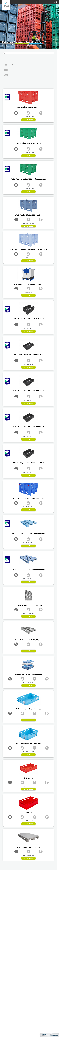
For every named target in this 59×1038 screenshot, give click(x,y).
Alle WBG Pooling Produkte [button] (11, 57)
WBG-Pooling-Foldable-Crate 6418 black (28, 427)
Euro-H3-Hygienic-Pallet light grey (28, 605)
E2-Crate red (28, 813)
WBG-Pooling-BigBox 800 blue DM (28, 215)
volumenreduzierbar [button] (11, 80)
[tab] (27, 46)
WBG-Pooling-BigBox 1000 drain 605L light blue (28, 250)
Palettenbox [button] (11, 64)
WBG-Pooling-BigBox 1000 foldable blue (28, 499)
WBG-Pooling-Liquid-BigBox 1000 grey (28, 284)
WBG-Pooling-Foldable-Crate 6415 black (28, 391)
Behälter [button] (10, 69)
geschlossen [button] (6, 85)
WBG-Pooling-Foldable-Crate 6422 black (28, 463)
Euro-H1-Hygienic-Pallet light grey (28, 640)
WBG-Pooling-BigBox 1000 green (28, 143)
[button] (53, 2)
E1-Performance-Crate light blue (28, 709)
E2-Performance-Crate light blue (28, 743)
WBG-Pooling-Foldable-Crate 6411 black (28, 355)
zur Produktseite (28, 119)
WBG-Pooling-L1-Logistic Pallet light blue (28, 569)
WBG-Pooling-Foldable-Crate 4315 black (28, 319)
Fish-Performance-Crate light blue (28, 674)
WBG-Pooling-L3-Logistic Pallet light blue (28, 533)
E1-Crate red (28, 778)
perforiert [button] (12, 85)
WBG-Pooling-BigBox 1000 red (28, 107)
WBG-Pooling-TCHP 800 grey (28, 847)
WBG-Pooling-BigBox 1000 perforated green (28, 179)
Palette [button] (10, 74)
